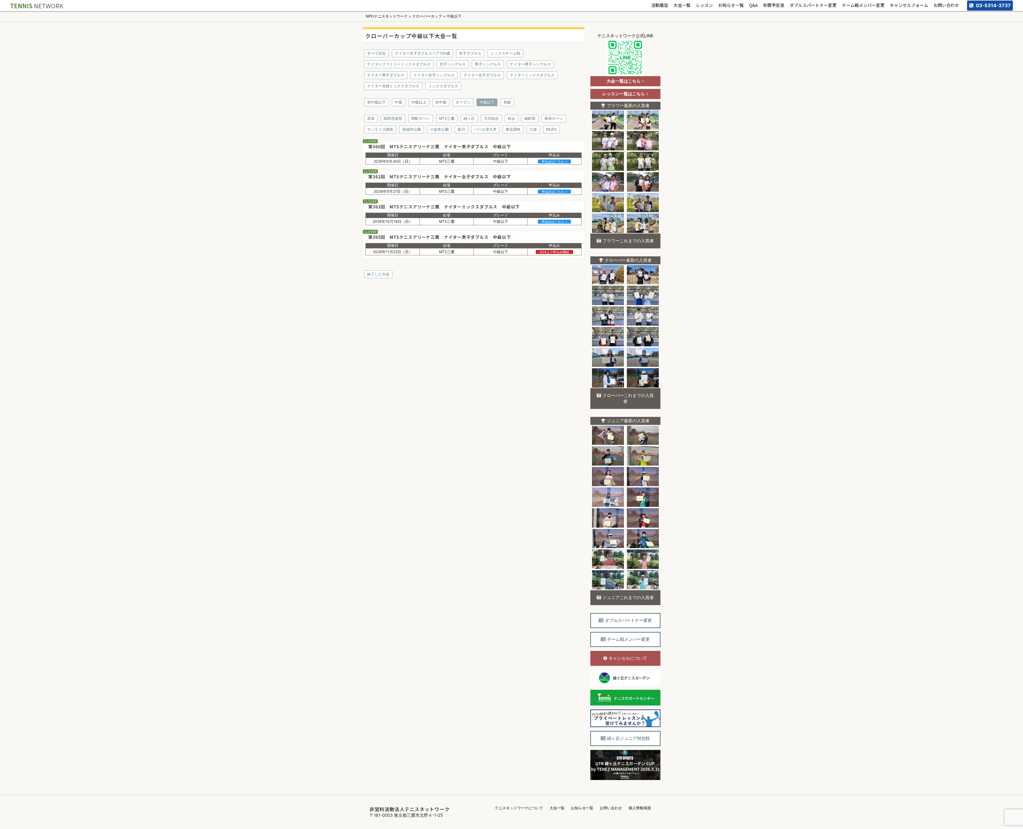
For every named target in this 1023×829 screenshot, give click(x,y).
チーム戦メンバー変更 (863, 5)
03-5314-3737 (993, 5)
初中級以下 (376, 102)
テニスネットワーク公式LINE (625, 35)
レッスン (704, 5)
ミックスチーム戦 (505, 53)
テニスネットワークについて (519, 808)
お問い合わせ (946, 5)
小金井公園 (439, 129)
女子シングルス (453, 64)
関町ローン (420, 118)
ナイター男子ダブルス (385, 75)
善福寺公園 (411, 129)
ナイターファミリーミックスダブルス (399, 64)
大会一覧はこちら (624, 81)
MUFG (551, 129)
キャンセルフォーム (909, 5)
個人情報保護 (639, 808)
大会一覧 (682, 5)
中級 (398, 102)
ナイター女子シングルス (433, 75)
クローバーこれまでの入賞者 (628, 398)
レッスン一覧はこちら (623, 93)
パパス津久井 (485, 129)
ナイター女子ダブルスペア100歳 (422, 53)
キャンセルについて (628, 658)
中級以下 (487, 102)
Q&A (753, 5)
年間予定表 (773, 5)
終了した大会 (378, 274)
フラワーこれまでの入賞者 (628, 240)
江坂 (533, 129)
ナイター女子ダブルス (482, 75)
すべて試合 (376, 53)
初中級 (440, 102)
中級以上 (418, 102)
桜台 (511, 118)
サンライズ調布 (380, 129)
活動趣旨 (659, 5)
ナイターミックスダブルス (532, 75)
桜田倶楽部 (393, 118)
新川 (461, 129)
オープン (463, 102)
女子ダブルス (470, 53)
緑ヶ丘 (469, 118)
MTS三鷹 (446, 118)
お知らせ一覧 (731, 5)
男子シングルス (488, 64)
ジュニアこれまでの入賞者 (628, 597)
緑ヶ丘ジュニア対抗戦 (628, 738)
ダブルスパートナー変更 (813, 5)
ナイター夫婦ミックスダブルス (393, 86)
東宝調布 (513, 129)
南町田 (529, 118)
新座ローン (554, 118)
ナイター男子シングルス (530, 64)
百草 (371, 118)
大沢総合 (491, 118)
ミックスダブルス (443, 86)
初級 (507, 102)
